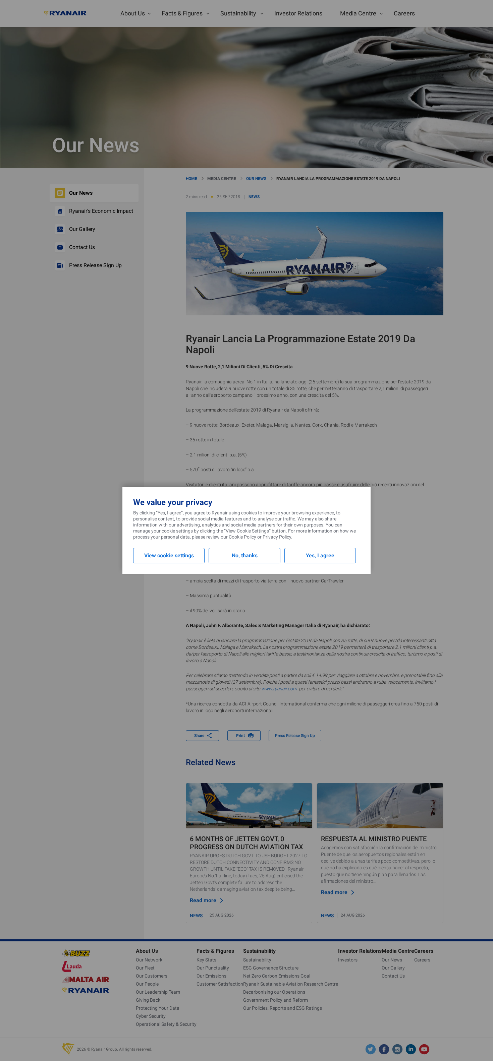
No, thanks (245, 555)
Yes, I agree (320, 555)
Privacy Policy (277, 537)
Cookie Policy (242, 537)
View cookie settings (169, 555)
